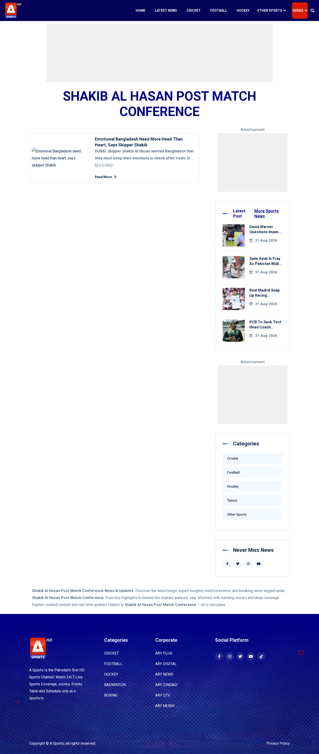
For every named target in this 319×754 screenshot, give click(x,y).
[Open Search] (312, 10)
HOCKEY (111, 674)
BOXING (110, 695)
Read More (104, 177)
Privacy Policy (278, 743)
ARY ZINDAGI (166, 685)
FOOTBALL (113, 664)
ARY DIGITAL (166, 664)
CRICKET (111, 653)
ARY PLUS (163, 653)
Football (218, 10)
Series (297, 10)
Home (140, 10)
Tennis (232, 500)
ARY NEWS (164, 674)
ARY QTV (162, 695)
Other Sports (269, 10)
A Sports (57, 743)
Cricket (194, 10)
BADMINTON (115, 685)
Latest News (166, 10)
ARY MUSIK (164, 706)
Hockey (243, 10)
